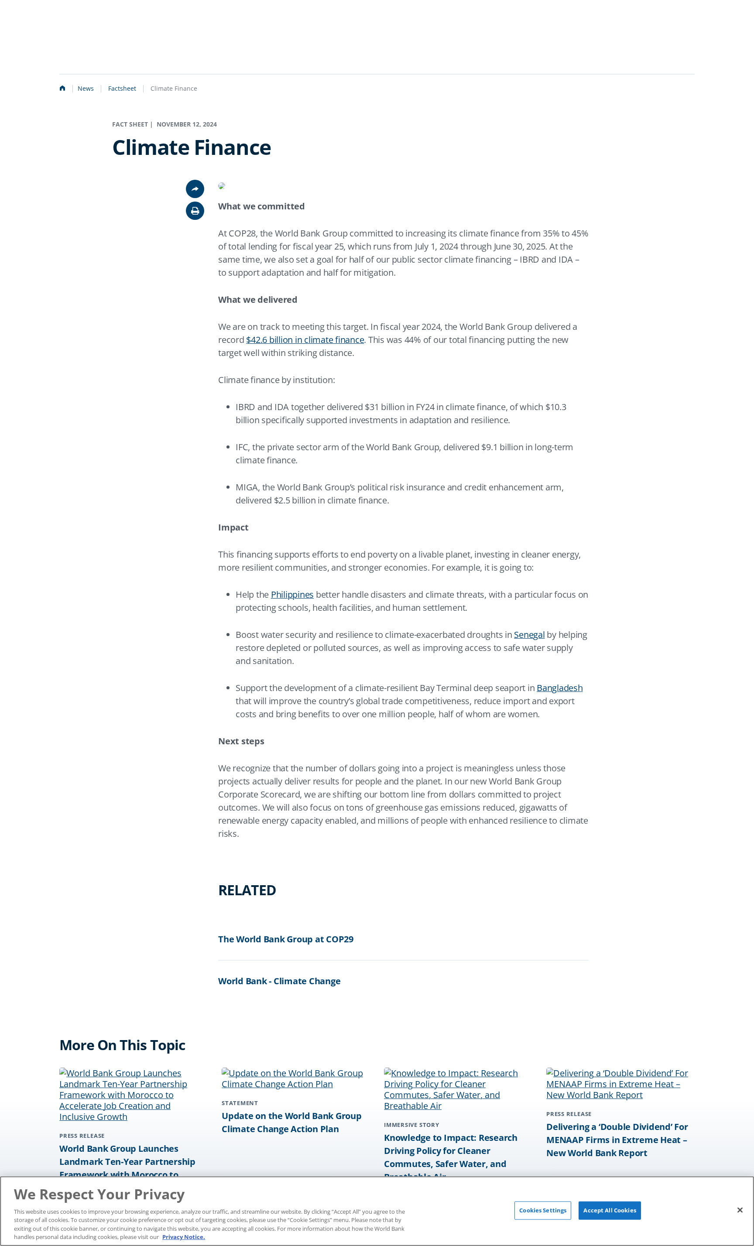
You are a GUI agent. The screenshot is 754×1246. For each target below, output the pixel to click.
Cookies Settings (542, 1210)
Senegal (529, 634)
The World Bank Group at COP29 (285, 939)
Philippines (292, 594)
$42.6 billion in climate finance (305, 340)
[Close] (740, 1210)
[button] (195, 211)
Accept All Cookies (609, 1210)
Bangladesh (560, 688)
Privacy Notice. (183, 1237)
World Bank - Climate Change (279, 981)
